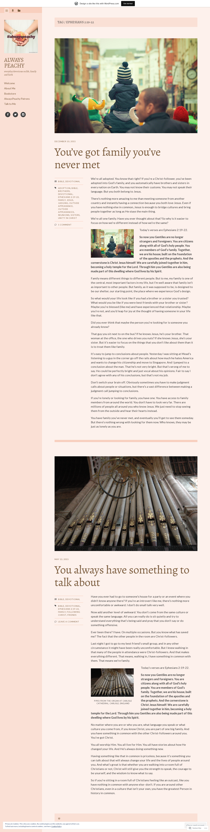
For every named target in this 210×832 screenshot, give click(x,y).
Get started (128, 3)
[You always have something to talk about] (126, 504)
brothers (64, 191)
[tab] (6, 10)
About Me (9, 88)
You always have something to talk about (122, 576)
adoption (64, 188)
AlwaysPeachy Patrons (17, 98)
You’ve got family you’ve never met (108, 158)
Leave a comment (68, 621)
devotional (65, 194)
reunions (64, 215)
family (62, 200)
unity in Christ (67, 218)
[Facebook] (7, 115)
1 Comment (65, 224)
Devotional (72, 181)
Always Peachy (14, 62)
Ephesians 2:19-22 (68, 197)
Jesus (70, 200)
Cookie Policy (56, 826)
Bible (61, 181)
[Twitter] (15, 115)
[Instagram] (23, 115)
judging (63, 203)
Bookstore (10, 93)
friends (72, 615)
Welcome (9, 83)
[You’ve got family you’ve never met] (126, 86)
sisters (75, 215)
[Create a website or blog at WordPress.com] (59, 818)
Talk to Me (10, 103)
